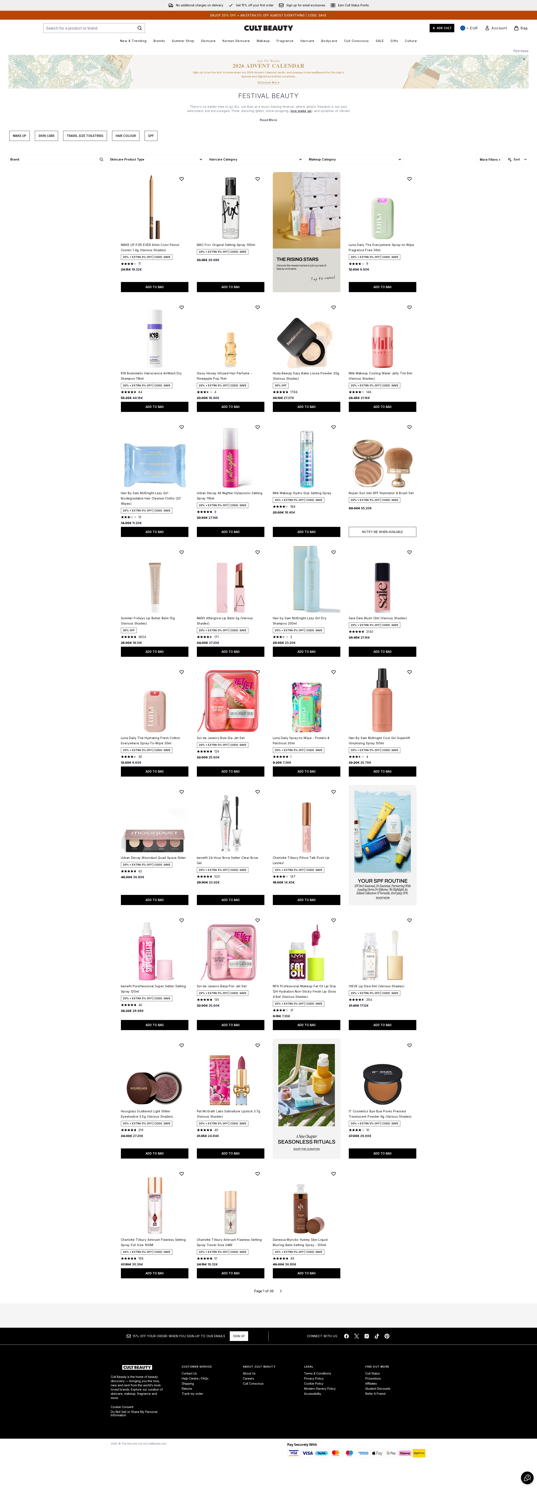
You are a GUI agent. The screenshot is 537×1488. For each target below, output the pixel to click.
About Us (249, 1373)
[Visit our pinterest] (387, 1336)
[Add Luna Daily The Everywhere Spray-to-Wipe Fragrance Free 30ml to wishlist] (409, 179)
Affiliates (371, 1383)
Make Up (19, 136)
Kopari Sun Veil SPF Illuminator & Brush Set (381, 493)
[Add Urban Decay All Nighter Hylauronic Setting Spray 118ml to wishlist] (258, 427)
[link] (496, 28)
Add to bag (155, 287)
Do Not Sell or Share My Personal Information (134, 1413)
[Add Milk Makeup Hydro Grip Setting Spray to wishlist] (334, 427)
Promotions (373, 1378)
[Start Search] (139, 28)
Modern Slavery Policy (320, 1388)
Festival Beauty (268, 96)
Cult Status (372, 1373)
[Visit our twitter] (357, 1336)
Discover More (269, 82)
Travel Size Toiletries (85, 136)
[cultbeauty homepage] (268, 28)
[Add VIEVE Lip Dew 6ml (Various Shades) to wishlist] (409, 920)
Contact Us (189, 1373)
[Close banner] (524, 58)
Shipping (188, 1383)
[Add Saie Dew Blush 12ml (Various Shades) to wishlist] (409, 552)
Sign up (239, 1336)
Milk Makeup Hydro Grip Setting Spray (302, 493)
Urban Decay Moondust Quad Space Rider (153, 857)
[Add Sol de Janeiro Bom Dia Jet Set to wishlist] (258, 672)
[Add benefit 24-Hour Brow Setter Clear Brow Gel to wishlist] (258, 792)
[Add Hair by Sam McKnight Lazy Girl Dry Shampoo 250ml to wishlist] (334, 552)
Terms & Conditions (317, 1373)
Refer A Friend (375, 1393)
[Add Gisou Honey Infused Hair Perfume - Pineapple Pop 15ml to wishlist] (258, 307)
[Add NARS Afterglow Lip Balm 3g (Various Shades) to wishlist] (258, 552)
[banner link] (382, 845)
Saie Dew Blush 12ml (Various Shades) (378, 618)
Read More (268, 120)
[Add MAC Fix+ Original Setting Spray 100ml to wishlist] (258, 179)
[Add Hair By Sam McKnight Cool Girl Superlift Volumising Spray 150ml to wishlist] (409, 672)
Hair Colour (126, 136)
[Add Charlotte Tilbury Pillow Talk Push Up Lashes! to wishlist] (334, 792)
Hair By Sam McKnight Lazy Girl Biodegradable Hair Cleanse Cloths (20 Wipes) (151, 498)
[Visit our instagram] (367, 1336)
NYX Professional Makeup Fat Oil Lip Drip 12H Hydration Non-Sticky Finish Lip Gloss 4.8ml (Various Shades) (304, 991)
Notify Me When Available (382, 532)
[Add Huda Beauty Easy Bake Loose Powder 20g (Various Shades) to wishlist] (334, 307)
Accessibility (312, 1393)
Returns (187, 1388)
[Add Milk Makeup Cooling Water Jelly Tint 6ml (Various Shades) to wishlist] (409, 307)
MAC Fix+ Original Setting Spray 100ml (226, 245)
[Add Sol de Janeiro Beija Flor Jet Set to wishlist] (258, 920)
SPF (151, 136)
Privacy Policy (314, 1378)
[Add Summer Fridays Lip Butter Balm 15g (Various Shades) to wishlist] (182, 552)
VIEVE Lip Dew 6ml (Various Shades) (377, 986)
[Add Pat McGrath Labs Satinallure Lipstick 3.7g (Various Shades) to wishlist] (258, 1045)
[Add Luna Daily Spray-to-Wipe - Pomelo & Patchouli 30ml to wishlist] (334, 672)
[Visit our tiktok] (377, 1336)
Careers (248, 1378)
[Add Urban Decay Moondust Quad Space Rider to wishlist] (182, 792)
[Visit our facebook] (346, 1336)
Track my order (192, 1393)
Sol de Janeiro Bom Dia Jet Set (221, 738)
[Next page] (281, 1291)
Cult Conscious (253, 1383)
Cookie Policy (313, 1383)
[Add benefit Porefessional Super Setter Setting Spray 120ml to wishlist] (182, 920)
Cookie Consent (122, 1407)
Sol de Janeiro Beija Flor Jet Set (222, 986)
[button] (306, 232)
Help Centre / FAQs (195, 1378)
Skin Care (46, 136)
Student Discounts (377, 1388)
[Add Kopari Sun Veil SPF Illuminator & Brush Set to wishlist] (409, 427)
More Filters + (490, 159)
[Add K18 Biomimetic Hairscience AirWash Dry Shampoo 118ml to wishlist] (182, 307)
